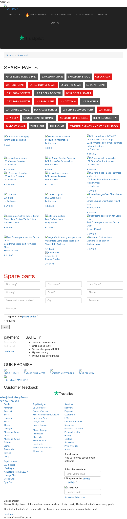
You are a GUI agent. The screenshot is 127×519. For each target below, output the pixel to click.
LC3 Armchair (90, 101)
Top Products (10, 461)
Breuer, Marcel (40, 425)
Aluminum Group (12, 431)
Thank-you (38, 450)
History (67, 435)
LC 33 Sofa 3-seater (18, 101)
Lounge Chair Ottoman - (39, 117)
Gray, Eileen (38, 421)
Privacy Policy (71, 445)
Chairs (7, 425)
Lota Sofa (12, 117)
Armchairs (9, 407)
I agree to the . (22, 316)
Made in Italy (39, 440)
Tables (7, 442)
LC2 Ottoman (68, 101)
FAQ (66, 418)
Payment (68, 411)
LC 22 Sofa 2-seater (18, 93)
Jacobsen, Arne (40, 418)
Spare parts (23, 55)
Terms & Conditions (43, 447)
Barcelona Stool (79, 76)
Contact (68, 438)
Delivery (68, 407)
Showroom (69, 425)
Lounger (8, 418)
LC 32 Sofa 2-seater (78, 93)
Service (10, 55)
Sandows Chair (15, 126)
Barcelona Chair (52, 76)
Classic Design (40, 430)
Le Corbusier (39, 407)
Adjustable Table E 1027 (21, 76)
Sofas (7, 414)
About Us (68, 449)
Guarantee (69, 414)
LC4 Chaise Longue (17, 109)
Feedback (37, 444)
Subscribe (69, 442)
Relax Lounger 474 (105, 117)
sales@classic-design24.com (14, 397)
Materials (37, 437)
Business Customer (73, 428)
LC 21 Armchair (96, 84)
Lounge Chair (10, 475)
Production (38, 433)
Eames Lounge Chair (43, 84)
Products (8, 404)
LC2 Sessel (9, 464)
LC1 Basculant (45, 101)
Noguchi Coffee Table (74, 117)
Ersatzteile (9, 449)
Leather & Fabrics (73, 421)
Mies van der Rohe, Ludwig (46, 414)
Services (68, 404)
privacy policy (29, 316)
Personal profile (72, 431)
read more (9, 351)
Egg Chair (8, 482)
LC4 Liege (9, 468)
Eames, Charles (40, 411)
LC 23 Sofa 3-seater (48, 93)
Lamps (7, 445)
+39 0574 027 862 (9, 400)
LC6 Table (105, 109)
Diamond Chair (15, 84)
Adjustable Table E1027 (16, 471)
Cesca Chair (102, 76)
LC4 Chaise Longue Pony (78, 109)
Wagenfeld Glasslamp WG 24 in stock (94, 126)
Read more (9, 514)
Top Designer (39, 404)
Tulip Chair (57, 126)
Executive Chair (71, 84)
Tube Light (37, 126)
